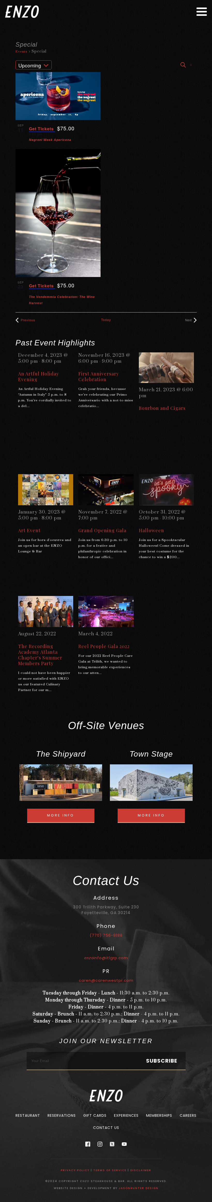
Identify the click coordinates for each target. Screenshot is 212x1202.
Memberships (159, 1115)
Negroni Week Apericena (50, 140)
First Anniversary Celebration (98, 376)
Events (21, 51)
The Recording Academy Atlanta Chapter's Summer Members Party (40, 654)
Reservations (62, 1115)
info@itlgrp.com (106, 958)
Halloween (151, 530)
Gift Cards (95, 1115)
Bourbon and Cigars (162, 408)
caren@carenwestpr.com (106, 980)
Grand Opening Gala (102, 530)
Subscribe (161, 1060)
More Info (60, 815)
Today (106, 320)
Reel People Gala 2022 (104, 646)
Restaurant (28, 1115)
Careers (188, 1115)
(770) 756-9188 (106, 935)
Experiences (126, 1115)
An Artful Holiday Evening (38, 376)
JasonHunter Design (138, 1188)
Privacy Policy (75, 1170)
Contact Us (106, 1127)
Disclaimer (140, 1170)
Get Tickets (42, 129)
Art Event (29, 530)
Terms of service (109, 1170)
